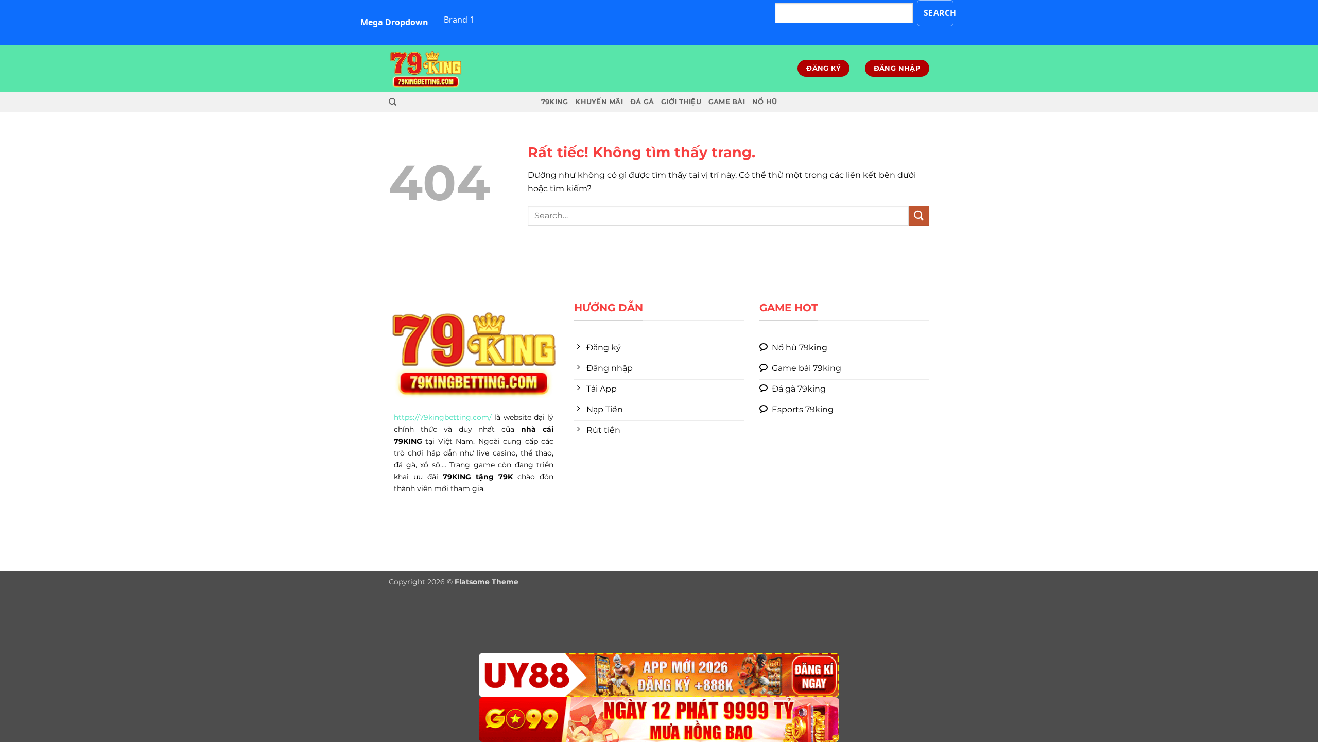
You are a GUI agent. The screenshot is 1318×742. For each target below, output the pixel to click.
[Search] (392, 102)
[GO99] (659, 719)
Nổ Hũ (764, 102)
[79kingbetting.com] (440, 68)
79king (554, 102)
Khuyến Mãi (599, 102)
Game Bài (726, 102)
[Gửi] (919, 216)
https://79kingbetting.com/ (443, 417)
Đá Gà (642, 102)
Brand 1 (459, 19)
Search (939, 13)
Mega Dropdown (394, 22)
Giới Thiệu (681, 102)
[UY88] (659, 675)
